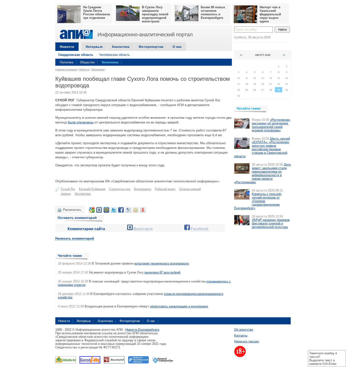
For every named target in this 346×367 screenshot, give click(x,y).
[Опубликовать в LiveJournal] (128, 210)
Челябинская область (114, 55)
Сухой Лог (68, 189)
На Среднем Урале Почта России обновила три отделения (96, 12)
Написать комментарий (74, 238)
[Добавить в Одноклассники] (135, 210)
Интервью (94, 47)
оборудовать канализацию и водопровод (179, 306)
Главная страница (66, 69)
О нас (177, 47)
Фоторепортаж (151, 47)
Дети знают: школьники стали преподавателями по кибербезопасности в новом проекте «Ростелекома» (262, 173)
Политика (66, 62)
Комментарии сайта (86, 229)
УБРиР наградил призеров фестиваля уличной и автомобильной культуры (271, 223)
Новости (67, 47)
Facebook (200, 229)
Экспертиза (82, 194)
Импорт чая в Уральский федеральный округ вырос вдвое (270, 14)
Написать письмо (246, 341)
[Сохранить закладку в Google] (92, 210)
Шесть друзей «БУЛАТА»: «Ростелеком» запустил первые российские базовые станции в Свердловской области (262, 147)
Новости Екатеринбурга (142, 329)
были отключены (81, 122)
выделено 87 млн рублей (162, 272)
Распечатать (72, 210)
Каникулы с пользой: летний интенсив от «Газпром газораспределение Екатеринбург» (258, 201)
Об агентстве (243, 329)
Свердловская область (75, 55)
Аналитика (120, 47)
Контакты (240, 335)
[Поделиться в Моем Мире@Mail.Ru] (106, 210)
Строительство (119, 189)
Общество (87, 62)
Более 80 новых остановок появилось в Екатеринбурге (213, 12)
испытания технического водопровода (161, 263)
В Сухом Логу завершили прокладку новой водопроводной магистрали (155, 14)
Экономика (109, 62)
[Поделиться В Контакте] (99, 210)
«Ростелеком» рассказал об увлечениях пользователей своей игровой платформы (271, 125)
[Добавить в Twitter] (114, 210)
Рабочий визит (165, 189)
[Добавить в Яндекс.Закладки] (143, 210)
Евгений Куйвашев (92, 189)
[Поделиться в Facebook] (121, 210)
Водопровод (142, 189)
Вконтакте (143, 229)
